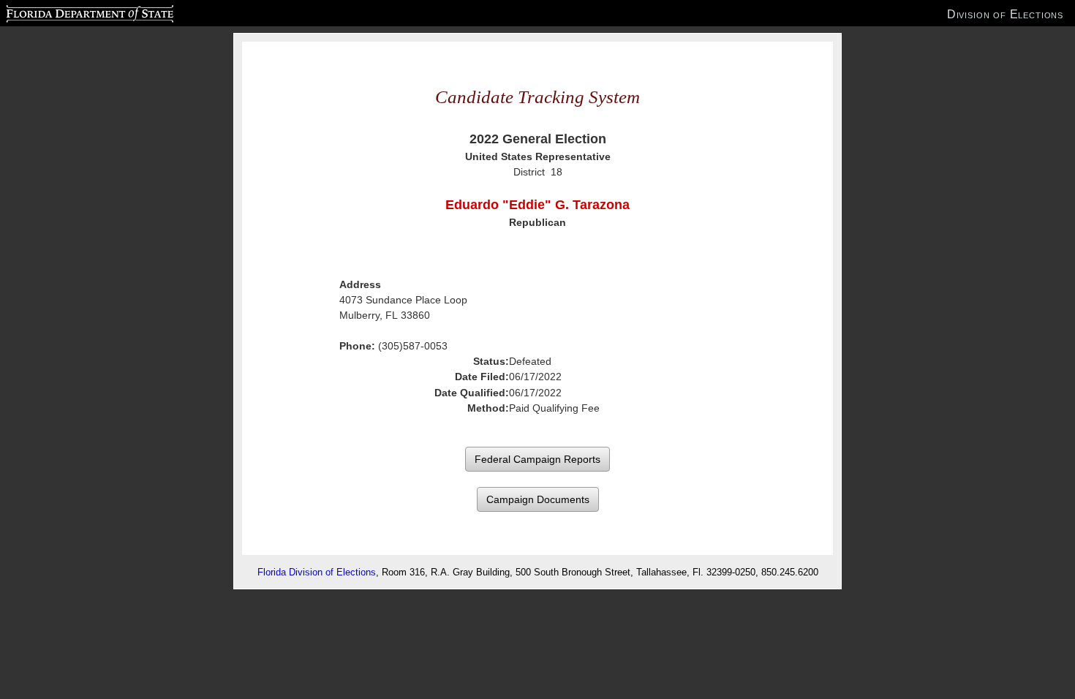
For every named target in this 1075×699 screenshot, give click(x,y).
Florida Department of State (60, 12)
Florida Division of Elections (316, 572)
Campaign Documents (537, 499)
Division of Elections (1005, 13)
